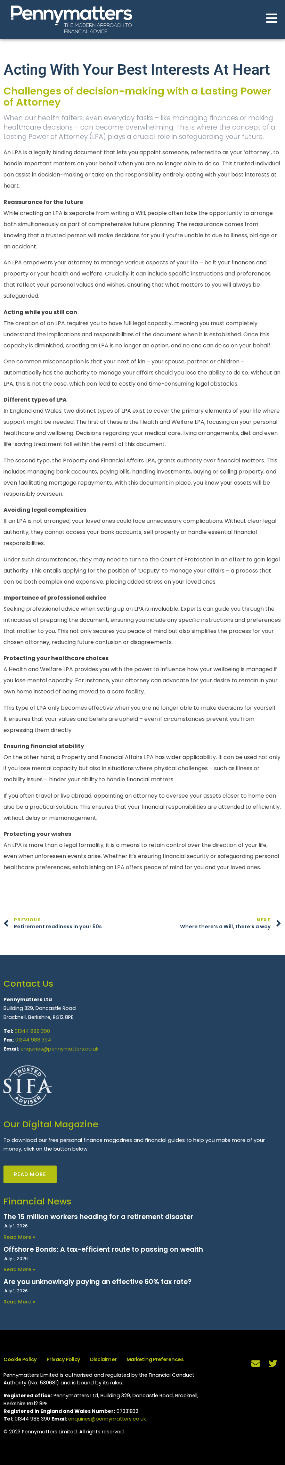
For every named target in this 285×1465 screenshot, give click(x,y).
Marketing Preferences (155, 1359)
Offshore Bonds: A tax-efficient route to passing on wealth (103, 1249)
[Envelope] (255, 1363)
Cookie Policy (20, 1359)
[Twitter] (273, 1363)
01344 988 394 (33, 1039)
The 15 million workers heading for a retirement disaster (98, 1216)
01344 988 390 (32, 1031)
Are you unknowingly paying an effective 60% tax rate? (97, 1281)
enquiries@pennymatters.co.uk (59, 1048)
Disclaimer (103, 1359)
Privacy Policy (63, 1359)
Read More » (19, 1237)
